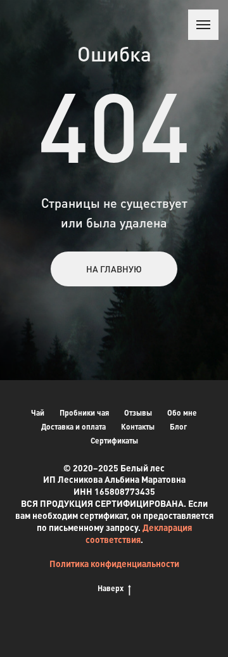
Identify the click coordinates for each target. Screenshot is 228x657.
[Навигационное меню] (203, 24)
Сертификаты (114, 440)
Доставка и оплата (73, 426)
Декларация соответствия (139, 533)
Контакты (138, 426)
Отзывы (138, 413)
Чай (37, 413)
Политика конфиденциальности (114, 563)
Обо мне (182, 413)
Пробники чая (84, 413)
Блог (178, 426)
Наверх (111, 588)
